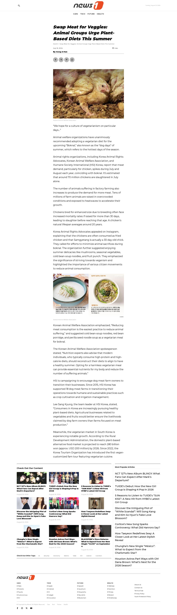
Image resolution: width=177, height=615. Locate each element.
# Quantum (81, 589)
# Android (50, 589)
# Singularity (81, 592)
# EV (18, 598)
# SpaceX (80, 586)
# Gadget (50, 595)
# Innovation (51, 598)
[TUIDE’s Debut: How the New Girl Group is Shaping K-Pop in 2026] (64, 478)
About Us (137, 584)
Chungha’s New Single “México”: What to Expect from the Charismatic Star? (30, 541)
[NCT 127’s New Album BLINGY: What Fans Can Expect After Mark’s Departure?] (32, 478)
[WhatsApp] (72, 59)
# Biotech (110, 595)
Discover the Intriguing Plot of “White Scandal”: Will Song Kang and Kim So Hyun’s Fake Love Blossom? (31, 515)
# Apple (49, 586)
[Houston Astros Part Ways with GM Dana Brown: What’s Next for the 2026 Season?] (64, 531)
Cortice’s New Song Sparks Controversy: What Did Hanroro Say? (62, 513)
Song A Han (61, 52)
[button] (19, 5)
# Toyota (20, 592)
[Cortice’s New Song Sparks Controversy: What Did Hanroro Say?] (64, 503)
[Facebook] (55, 59)
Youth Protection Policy (142, 596)
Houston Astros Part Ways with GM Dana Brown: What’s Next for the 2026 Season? (63, 541)
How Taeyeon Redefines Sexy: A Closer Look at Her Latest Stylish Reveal (96, 513)
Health (55, 44)
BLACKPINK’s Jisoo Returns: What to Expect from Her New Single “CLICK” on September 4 (95, 542)
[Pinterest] (66, 59)
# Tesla (19, 586)
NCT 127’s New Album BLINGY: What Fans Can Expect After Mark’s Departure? (31, 488)
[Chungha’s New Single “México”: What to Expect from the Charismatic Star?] (32, 531)
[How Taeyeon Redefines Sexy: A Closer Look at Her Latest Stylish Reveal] (96, 503)
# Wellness (110, 586)
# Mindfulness (112, 598)
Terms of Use (138, 591)
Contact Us (138, 587)
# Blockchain (81, 598)
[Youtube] (31, 608)
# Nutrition (111, 589)
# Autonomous (22, 595)
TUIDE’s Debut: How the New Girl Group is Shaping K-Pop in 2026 (64, 488)
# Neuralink (81, 595)
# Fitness (110, 592)
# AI (48, 592)
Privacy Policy (139, 594)
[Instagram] (22, 608)
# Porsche (20, 589)
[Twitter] (61, 59)
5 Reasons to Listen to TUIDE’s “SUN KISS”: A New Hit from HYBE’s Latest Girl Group (96, 488)
